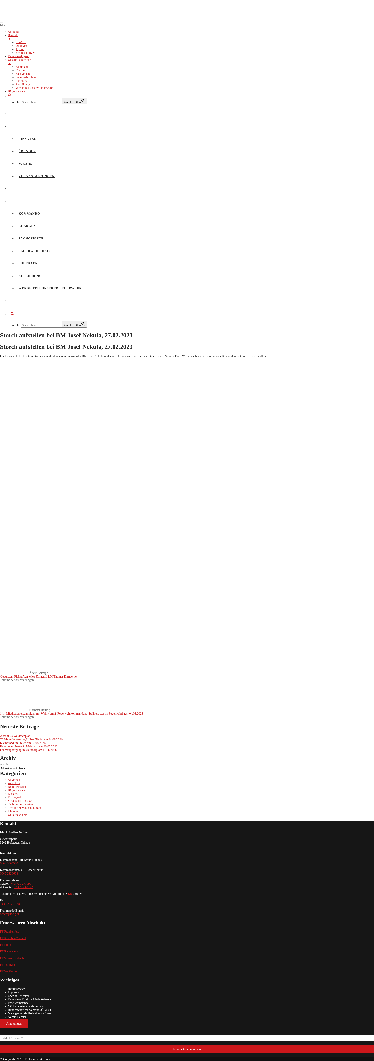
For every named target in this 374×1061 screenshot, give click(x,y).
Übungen (27, 151)
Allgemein (14, 779)
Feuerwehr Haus (35, 251)
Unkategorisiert (17, 814)
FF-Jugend (14, 797)
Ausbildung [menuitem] (23, 84)
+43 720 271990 (21, 883)
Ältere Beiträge (39, 674)
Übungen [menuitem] (21, 45)
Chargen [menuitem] (21, 70)
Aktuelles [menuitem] (13, 31)
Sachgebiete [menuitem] (23, 73)
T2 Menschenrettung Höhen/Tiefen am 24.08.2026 (31, 739)
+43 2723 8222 (23, 887)
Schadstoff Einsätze (20, 800)
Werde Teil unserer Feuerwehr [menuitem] (34, 87)
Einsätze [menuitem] (21, 42)
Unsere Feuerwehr (29, 201)
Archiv (4, 764)
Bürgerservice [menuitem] (16, 91)
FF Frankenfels (9, 931)
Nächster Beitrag (71, 711)
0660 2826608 (9, 873)
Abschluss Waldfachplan (15, 736)
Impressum (14, 992)
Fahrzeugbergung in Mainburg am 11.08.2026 (28, 750)
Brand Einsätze (17, 786)
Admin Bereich (17, 1017)
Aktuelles (21, 113)
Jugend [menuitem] (20, 49)
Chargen (27, 226)
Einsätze (27, 138)
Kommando (29, 213)
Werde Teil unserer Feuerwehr (50, 288)
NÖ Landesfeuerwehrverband (26, 1006)
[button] (10, 96)
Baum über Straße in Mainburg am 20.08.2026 (28, 746)
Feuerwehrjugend (29, 188)
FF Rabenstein (9, 951)
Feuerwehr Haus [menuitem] (26, 77)
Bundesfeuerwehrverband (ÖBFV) (29, 1010)
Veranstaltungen (37, 176)
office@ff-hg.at (9, 914)
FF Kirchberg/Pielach (13, 938)
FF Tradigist (7, 964)
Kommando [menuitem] (23, 66)
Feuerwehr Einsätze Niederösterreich (30, 999)
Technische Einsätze (20, 804)
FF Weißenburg (9, 971)
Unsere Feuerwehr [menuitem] (19, 61)
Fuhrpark (28, 263)
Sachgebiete (31, 238)
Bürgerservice (26, 300)
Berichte (20, 126)
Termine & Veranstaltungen (17, 680)
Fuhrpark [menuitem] (21, 80)
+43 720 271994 (10, 904)
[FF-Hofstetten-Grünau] (29, 18)
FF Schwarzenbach (12, 958)
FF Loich (5, 944)
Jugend (26, 163)
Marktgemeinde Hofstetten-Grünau (29, 1013)
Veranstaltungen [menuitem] (25, 52)
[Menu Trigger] (1, 22)
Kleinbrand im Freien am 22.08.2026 (23, 743)
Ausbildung (30, 275)
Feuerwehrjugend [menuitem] (18, 56)
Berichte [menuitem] (13, 37)
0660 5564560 (9, 863)
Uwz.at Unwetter (18, 995)
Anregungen (14, 1023)
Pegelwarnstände (18, 1002)
